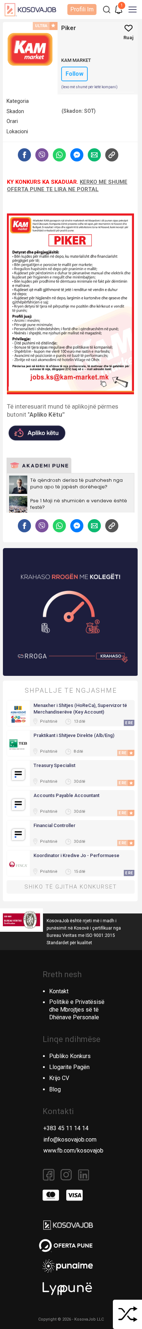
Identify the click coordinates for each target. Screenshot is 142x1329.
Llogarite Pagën (69, 1067)
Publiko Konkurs (70, 1056)
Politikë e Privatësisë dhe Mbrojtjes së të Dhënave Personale (76, 1009)
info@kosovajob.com (69, 1139)
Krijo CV (59, 1078)
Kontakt (58, 991)
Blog (55, 1089)
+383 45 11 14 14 (65, 1128)
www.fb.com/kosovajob (73, 1150)
